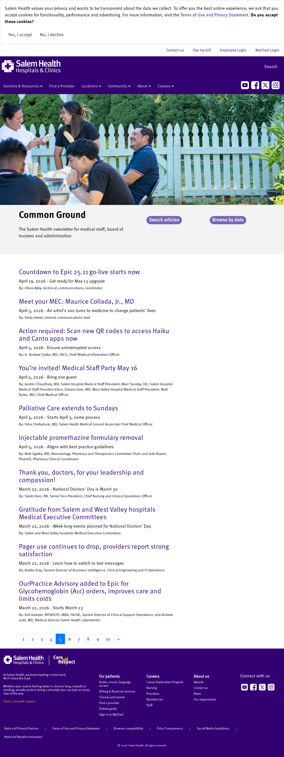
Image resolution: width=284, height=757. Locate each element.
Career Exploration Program (164, 682)
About (142, 86)
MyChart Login (267, 50)
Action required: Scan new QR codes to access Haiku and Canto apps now (94, 334)
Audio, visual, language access (115, 684)
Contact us (177, 50)
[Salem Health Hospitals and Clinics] (31, 66)
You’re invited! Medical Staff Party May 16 (78, 367)
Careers (164, 86)
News (197, 693)
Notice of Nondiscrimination (23, 736)
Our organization (205, 699)
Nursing (151, 687)
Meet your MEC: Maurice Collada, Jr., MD (76, 301)
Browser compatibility (128, 728)
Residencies (154, 699)
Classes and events (112, 697)
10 (108, 638)
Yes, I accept (20, 34)
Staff (149, 705)
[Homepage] (39, 664)
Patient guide (108, 708)
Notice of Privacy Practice (21, 728)
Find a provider (109, 702)
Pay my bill (204, 50)
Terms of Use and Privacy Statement (214, 14)
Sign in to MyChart (111, 714)
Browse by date (228, 219)
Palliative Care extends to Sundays (68, 408)
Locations (89, 86)
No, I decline (51, 34)
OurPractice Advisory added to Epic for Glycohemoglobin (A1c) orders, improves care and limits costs (90, 590)
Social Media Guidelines (213, 728)
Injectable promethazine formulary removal (81, 437)
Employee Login (235, 50)
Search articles (164, 219)
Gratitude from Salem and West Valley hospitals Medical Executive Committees (87, 512)
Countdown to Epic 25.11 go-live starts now (79, 271)
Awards (199, 682)
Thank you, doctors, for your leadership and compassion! (81, 475)
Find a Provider (62, 86)
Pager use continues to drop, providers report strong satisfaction (94, 549)
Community (117, 86)
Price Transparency (170, 728)
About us (201, 676)
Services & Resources (21, 86)
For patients (109, 676)
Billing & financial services (117, 691)
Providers (153, 693)
